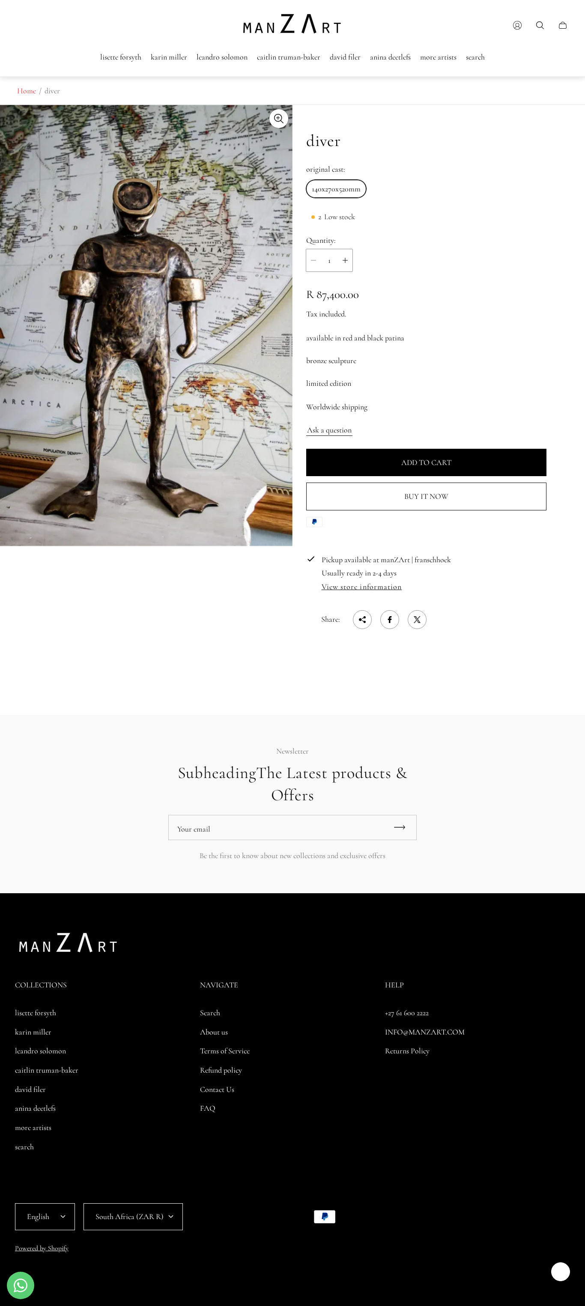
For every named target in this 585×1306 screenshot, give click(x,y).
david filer (30, 1089)
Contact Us (217, 1089)
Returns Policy (407, 1051)
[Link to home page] (68, 945)
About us (214, 1032)
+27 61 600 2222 (407, 1012)
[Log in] (517, 25)
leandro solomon (40, 1051)
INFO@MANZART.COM (425, 1032)
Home (26, 90)
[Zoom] (278, 118)
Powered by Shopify (42, 1248)
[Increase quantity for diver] (345, 260)
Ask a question (329, 430)
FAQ (207, 1108)
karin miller (33, 1032)
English (38, 1216)
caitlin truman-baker (46, 1070)
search (24, 1146)
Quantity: (321, 240)
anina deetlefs (35, 1108)
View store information (362, 586)
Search (210, 1012)
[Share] (362, 619)
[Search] (540, 25)
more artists (33, 1127)
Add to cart (426, 462)
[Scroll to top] (560, 1271)
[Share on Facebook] (389, 619)
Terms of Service (225, 1051)
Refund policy (221, 1070)
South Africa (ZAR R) (130, 1216)
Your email (193, 829)
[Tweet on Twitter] (417, 619)
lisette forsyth (35, 1012)
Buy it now (426, 496)
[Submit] (403, 827)
